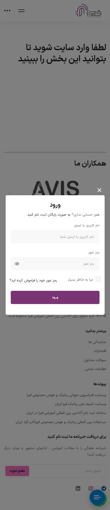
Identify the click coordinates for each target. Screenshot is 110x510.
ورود (55, 297)
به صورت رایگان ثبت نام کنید (49, 214)
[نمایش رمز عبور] (17, 263)
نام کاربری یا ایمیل (87, 225)
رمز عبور (94, 252)
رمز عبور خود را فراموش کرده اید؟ (33, 280)
